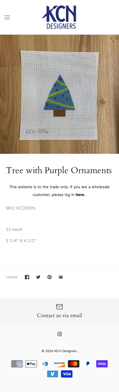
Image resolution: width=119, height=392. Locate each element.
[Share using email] (61, 277)
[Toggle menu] (7, 17)
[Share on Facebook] (27, 277)
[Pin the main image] (49, 277)
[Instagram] (59, 334)
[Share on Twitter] (38, 277)
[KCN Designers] (59, 17)
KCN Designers (65, 351)
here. (80, 194)
